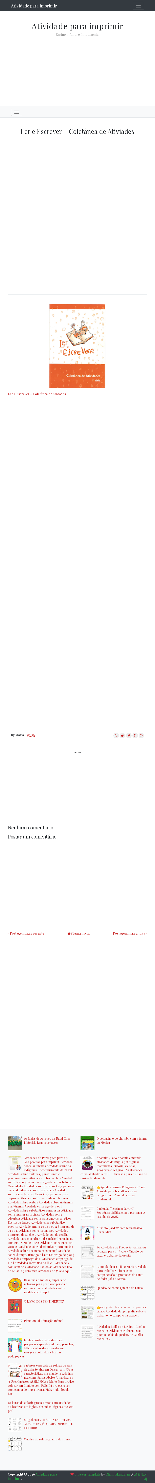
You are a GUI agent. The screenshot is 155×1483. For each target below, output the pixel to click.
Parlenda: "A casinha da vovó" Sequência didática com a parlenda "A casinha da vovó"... (121, 1212)
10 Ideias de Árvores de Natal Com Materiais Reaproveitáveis (47, 1140)
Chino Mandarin (118, 1474)
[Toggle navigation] (138, 6)
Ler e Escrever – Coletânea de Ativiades (37, 394)
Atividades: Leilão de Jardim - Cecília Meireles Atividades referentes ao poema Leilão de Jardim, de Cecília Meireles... (121, 1333)
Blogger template (87, 1474)
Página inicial (80, 933)
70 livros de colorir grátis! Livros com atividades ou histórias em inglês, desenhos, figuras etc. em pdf (40, 1407)
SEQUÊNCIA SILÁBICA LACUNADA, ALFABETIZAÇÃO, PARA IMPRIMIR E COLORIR (48, 1424)
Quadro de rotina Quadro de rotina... (48, 1439)
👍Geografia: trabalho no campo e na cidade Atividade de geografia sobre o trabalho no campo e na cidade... (121, 1311)
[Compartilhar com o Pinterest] (135, 737)
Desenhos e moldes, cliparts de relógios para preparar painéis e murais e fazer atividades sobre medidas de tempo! (45, 1286)
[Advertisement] (77, 68)
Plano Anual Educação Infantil (43, 1321)
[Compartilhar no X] (122, 737)
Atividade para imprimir (34, 5)
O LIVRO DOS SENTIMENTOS (44, 1301)
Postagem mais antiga (129, 933)
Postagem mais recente (27, 933)
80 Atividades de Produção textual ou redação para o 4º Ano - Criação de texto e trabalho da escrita (121, 1251)
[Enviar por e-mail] (116, 737)
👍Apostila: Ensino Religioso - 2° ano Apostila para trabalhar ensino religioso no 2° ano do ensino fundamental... (121, 1193)
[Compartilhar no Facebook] (128, 737)
